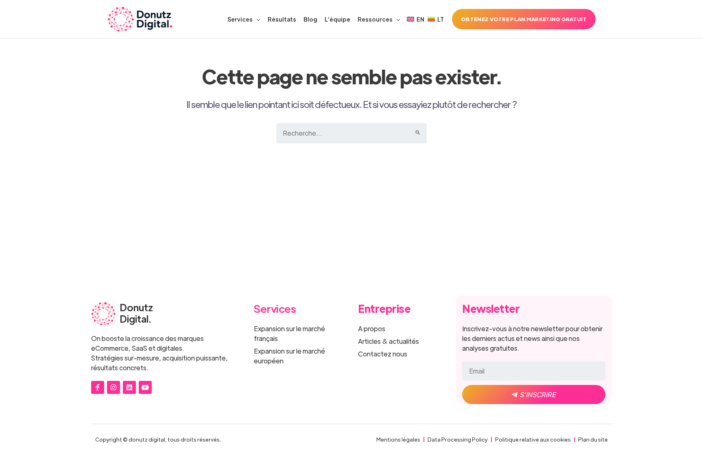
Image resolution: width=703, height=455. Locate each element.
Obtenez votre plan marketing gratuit (524, 18)
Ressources (375, 19)
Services (240, 19)
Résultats (282, 19)
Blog (310, 19)
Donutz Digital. (136, 313)
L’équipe (337, 19)
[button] (256, 19)
